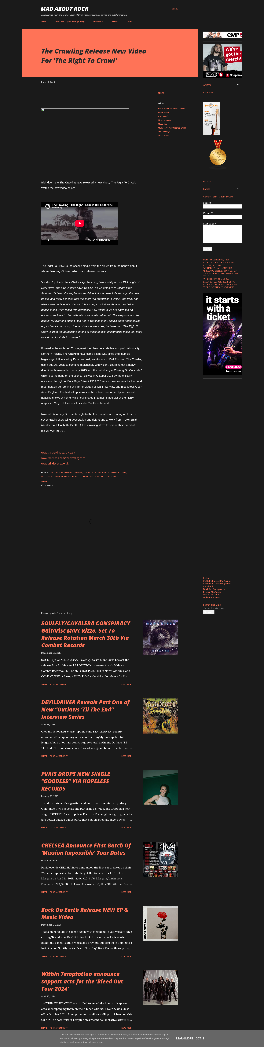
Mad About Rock (65, 8)
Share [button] (161, 93)
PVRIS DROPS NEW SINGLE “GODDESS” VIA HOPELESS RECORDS (75, 781)
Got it (200, 1038)
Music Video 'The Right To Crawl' (172, 128)
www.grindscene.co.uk (54, 463)
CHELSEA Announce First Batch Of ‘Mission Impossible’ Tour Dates (86, 849)
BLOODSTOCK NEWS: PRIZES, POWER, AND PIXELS (219, 264)
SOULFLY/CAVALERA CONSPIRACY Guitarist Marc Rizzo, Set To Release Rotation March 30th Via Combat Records (85, 634)
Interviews (98, 21)
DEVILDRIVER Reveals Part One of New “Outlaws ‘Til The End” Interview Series (85, 709)
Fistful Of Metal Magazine (216, 580)
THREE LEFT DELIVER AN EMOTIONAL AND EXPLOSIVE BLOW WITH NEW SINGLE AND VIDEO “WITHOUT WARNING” (220, 283)
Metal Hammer (164, 120)
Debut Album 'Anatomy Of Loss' (171, 108)
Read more (127, 684)
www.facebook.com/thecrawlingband (63, 458)
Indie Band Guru (211, 597)
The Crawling (163, 131)
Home (43, 21)
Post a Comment (59, 684)
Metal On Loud (211, 594)
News (129, 21)
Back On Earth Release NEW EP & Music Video (84, 913)
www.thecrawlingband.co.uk (58, 452)
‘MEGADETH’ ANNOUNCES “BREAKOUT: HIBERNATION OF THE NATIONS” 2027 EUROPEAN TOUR (220, 272)
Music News (163, 124)
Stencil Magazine (212, 591)
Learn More (184, 1038)
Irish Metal (162, 116)
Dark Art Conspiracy (214, 589)
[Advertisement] (87, 577)
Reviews (114, 21)
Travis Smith (163, 135)
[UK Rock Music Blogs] (218, 168)
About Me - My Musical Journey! (69, 21)
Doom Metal (163, 112)
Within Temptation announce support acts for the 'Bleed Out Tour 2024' (82, 981)
